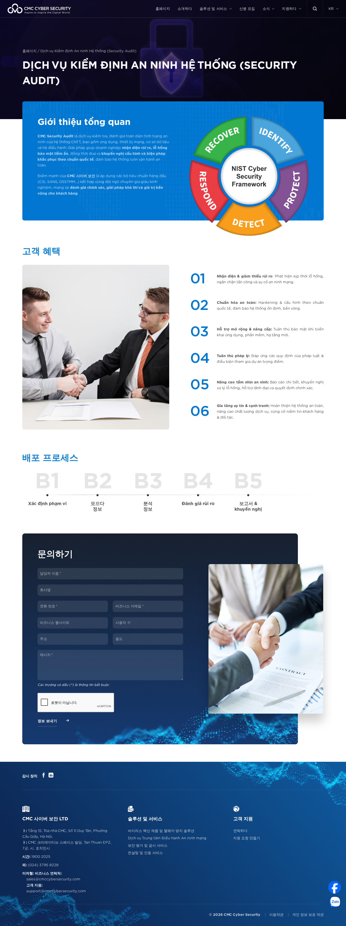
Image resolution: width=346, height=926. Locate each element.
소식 (266, 9)
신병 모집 (247, 9)
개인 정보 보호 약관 (308, 915)
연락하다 (240, 831)
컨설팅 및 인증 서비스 (145, 853)
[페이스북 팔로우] (43, 775)
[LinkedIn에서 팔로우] (50, 775)
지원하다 (289, 9)
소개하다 (185, 9)
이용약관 (276, 915)
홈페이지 (163, 9)
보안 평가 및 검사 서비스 (147, 845)
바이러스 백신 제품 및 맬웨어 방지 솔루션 (161, 831)
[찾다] (315, 9)
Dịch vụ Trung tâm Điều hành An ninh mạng (167, 838)
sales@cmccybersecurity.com (53, 879)
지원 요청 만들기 (246, 838)
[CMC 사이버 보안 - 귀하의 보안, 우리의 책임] (39, 9)
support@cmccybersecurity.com (56, 891)
